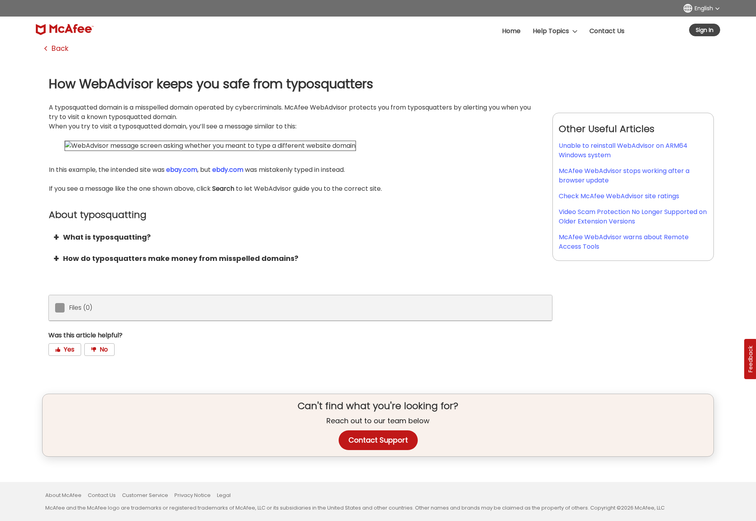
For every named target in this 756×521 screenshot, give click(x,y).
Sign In (704, 30)
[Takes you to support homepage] (65, 29)
